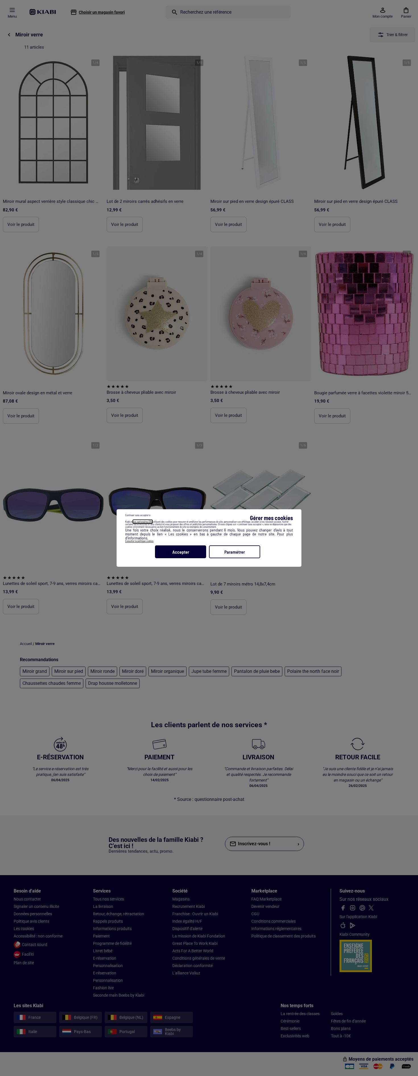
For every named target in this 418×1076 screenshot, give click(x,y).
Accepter (180, 552)
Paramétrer (234, 552)
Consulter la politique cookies (139, 541)
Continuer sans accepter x (137, 515)
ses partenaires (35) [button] (142, 521)
